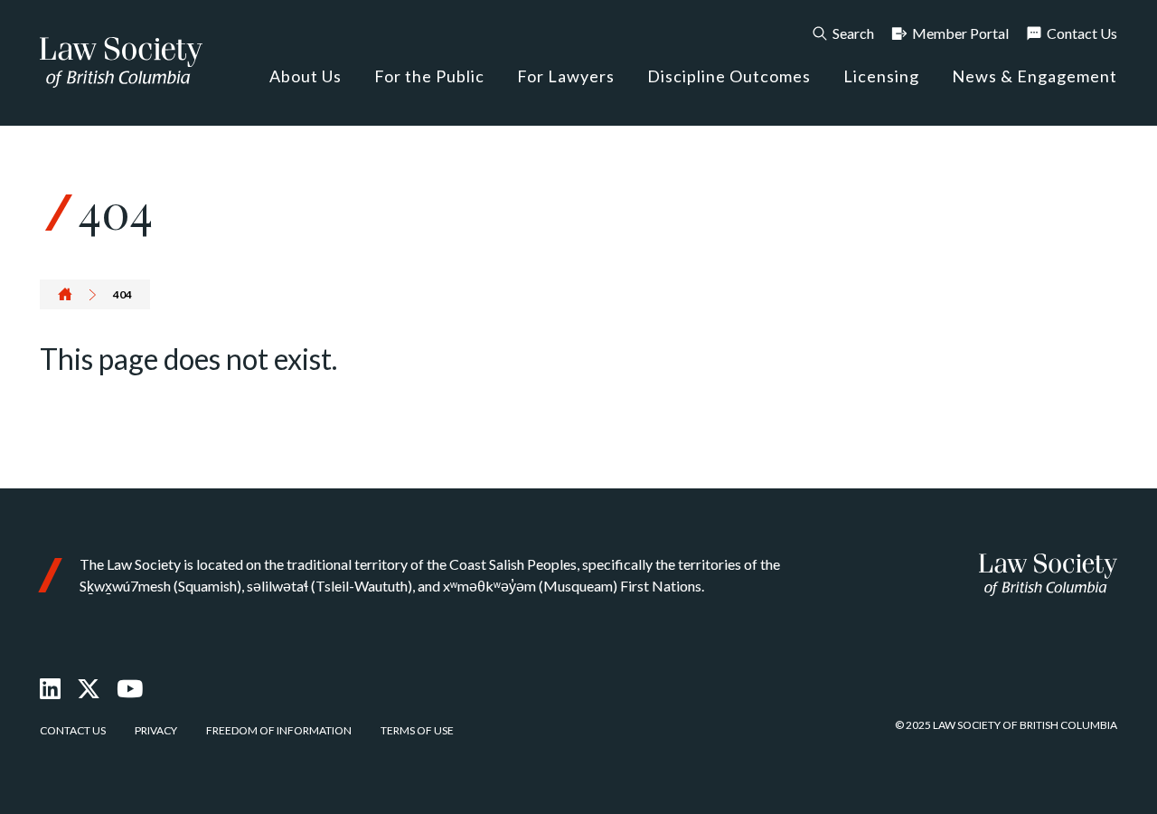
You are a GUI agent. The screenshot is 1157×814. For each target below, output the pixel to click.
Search (853, 33)
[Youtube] (130, 688)
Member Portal (960, 33)
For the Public (429, 76)
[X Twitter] (88, 688)
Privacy (156, 730)
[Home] (1048, 575)
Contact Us (1082, 33)
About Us (305, 76)
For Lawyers (566, 76)
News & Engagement (1034, 76)
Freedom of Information (279, 730)
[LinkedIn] (50, 688)
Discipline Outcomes (729, 76)
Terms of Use (417, 730)
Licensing (881, 76)
